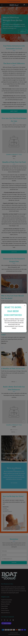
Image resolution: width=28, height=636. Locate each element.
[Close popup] (25, 306)
